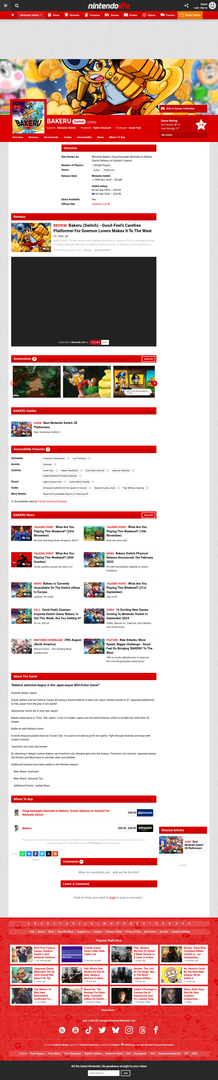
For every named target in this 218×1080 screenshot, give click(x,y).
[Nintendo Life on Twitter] (102, 1030)
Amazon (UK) (145, 828)
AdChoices (130, 1045)
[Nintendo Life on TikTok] (89, 1030)
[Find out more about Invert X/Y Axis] (57, 470)
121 (100, 594)
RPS (194, 1053)
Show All (148, 359)
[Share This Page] (186, 5)
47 (28, 620)
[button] (154, 383)
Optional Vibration (121, 470)
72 (47, 249)
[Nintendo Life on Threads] (142, 1030)
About (41, 931)
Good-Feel (135, 127)
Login (196, 8)
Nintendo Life (78, 342)
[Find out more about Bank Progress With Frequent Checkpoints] (68, 458)
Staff (51, 931)
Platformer (109, 170)
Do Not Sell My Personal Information (155, 1045)
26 (101, 650)
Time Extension (72, 1053)
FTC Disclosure (95, 843)
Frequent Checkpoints (54, 458)
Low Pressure (79, 458)
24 (101, 564)
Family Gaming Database (52, 501)
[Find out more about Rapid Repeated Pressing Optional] (80, 475)
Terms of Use (133, 931)
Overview (17, 137)
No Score (167, 134)
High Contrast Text (52, 482)
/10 (177, 124)
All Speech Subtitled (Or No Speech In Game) (65, 488)
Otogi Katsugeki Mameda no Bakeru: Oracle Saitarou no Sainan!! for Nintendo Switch (65, 812)
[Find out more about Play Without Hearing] (147, 488)
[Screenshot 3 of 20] (137, 382)
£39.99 (132, 828)
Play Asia (145, 812)
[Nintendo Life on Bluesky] (116, 1030)
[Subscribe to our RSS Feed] (62, 1030)
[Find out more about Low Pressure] (89, 458)
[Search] (16, 5)
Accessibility (84, 137)
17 (101, 620)
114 (27, 564)
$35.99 (132, 812)
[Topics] (5, 5)
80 (101, 538)
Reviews (33, 137)
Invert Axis (48, 470)
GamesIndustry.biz (169, 1053)
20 (28, 594)
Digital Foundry (93, 1053)
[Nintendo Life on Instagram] (129, 1030)
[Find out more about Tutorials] (55, 464)
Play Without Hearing (133, 488)
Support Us (83, 931)
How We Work (65, 931)
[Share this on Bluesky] (29, 853)
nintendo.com (100, 204)
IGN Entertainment (89, 1045)
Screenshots (51, 137)
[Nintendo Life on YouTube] (75, 1030)
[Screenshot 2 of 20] (87, 382)
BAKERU (65, 121)
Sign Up (203, 8)
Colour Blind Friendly (79, 482)
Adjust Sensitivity (69, 470)
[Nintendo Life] (109, 5)
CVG (186, 1053)
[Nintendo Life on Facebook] (156, 1030)
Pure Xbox (54, 1053)
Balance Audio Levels (104, 488)
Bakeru (27, 828)
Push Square (37, 1053)
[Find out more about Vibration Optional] (133, 470)
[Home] (12, 15)
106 (27, 538)
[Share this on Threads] (49, 853)
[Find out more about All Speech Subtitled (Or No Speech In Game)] (90, 488)
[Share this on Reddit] (55, 853)
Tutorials (47, 464)
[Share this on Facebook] (35, 853)
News (100, 137)
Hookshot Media (60, 1045)
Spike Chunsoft (102, 127)
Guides (68, 137)
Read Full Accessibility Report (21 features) (64, 494)
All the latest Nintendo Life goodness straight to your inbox (109, 1066)
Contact (97, 931)
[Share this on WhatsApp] (22, 853)
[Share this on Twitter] (42, 853)
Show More (108, 1010)
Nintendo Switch (66, 127)
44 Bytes (115, 1045)
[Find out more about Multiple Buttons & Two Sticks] (108, 470)
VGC (152, 1053)
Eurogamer (140, 1053)
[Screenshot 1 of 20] (37, 382)
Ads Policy (150, 931)
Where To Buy (117, 137)
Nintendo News (114, 1053)
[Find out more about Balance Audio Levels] (118, 488)
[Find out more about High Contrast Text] (65, 481)
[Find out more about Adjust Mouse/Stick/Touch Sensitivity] (81, 470)
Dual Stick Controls (95, 470)
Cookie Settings (181, 931)
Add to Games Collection (180, 108)
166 (27, 433)
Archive (164, 931)
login (112, 897)
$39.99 (122, 828)
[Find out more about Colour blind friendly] (93, 481)
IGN (128, 1053)
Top (32, 931)
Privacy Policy (114, 931)
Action (96, 170)
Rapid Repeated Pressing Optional (60, 476)
